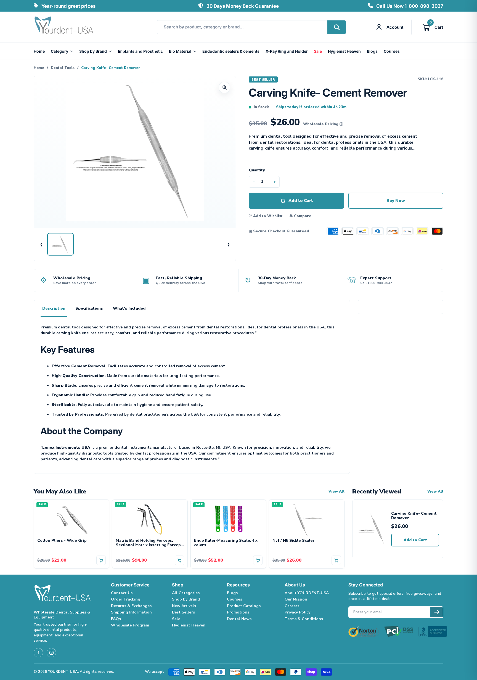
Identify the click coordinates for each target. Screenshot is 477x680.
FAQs (116, 618)
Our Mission (296, 599)
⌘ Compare (300, 216)
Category (59, 51)
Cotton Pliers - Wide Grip (62, 540)
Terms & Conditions (304, 618)
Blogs (372, 51)
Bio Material (180, 51)
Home (39, 51)
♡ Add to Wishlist (266, 216)
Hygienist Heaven (344, 51)
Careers (292, 606)
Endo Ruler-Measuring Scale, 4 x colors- (226, 543)
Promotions (238, 612)
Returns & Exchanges (131, 606)
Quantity (257, 170)
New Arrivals (184, 606)
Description (53, 308)
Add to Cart (415, 540)
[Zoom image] (224, 87)
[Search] (336, 27)
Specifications (89, 308)
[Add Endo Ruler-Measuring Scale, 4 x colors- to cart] (258, 560)
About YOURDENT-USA (307, 593)
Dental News (239, 618)
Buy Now (395, 200)
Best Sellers (183, 612)
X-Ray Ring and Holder (287, 51)
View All (336, 491)
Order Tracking (125, 599)
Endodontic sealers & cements (230, 51)
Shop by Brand (93, 51)
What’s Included (129, 308)
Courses (392, 51)
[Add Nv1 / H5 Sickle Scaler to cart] (336, 560)
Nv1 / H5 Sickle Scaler (293, 540)
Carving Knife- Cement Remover (414, 515)
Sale (318, 51)
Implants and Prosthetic (140, 51)
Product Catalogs (244, 606)
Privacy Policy (297, 612)
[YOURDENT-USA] (64, 27)
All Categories (186, 593)
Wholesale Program (130, 625)
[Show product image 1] (60, 244)
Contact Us (121, 593)
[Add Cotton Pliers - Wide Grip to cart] (101, 560)
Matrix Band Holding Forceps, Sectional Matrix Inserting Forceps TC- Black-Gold (149, 543)
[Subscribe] (436, 612)
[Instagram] (51, 652)
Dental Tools (63, 67)
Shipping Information (131, 612)
